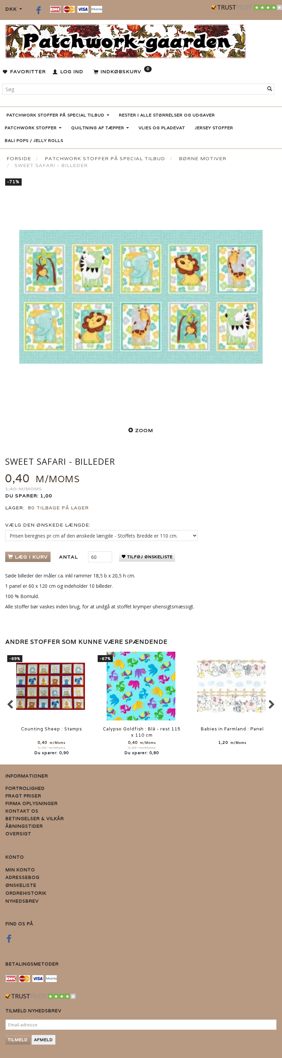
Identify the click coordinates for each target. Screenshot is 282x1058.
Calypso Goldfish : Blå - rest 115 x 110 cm (142, 732)
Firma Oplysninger (32, 803)
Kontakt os (22, 811)
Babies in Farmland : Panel (232, 729)
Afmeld (43, 1039)
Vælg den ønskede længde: (47, 525)
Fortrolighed (25, 788)
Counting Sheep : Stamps (51, 729)
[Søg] (269, 89)
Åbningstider (24, 826)
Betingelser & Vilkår (35, 819)
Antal (69, 557)
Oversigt (18, 834)
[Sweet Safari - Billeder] (141, 296)
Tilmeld (18, 1039)
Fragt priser (23, 796)
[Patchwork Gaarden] (125, 40)
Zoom (144, 430)
